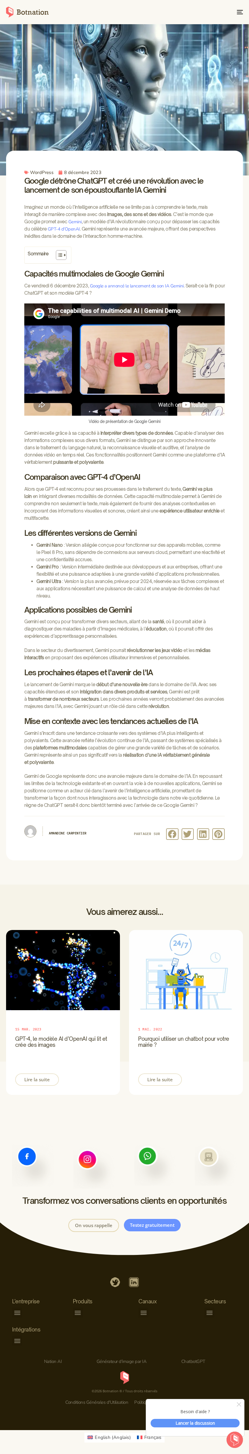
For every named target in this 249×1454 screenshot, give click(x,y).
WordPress (41, 172)
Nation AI (53, 1361)
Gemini (75, 222)
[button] (172, 834)
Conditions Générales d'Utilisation (96, 1402)
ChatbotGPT (193, 1361)
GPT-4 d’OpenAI (64, 229)
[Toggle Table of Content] (58, 255)
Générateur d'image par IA (122, 1361)
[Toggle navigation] (203, 12)
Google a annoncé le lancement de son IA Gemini (137, 286)
